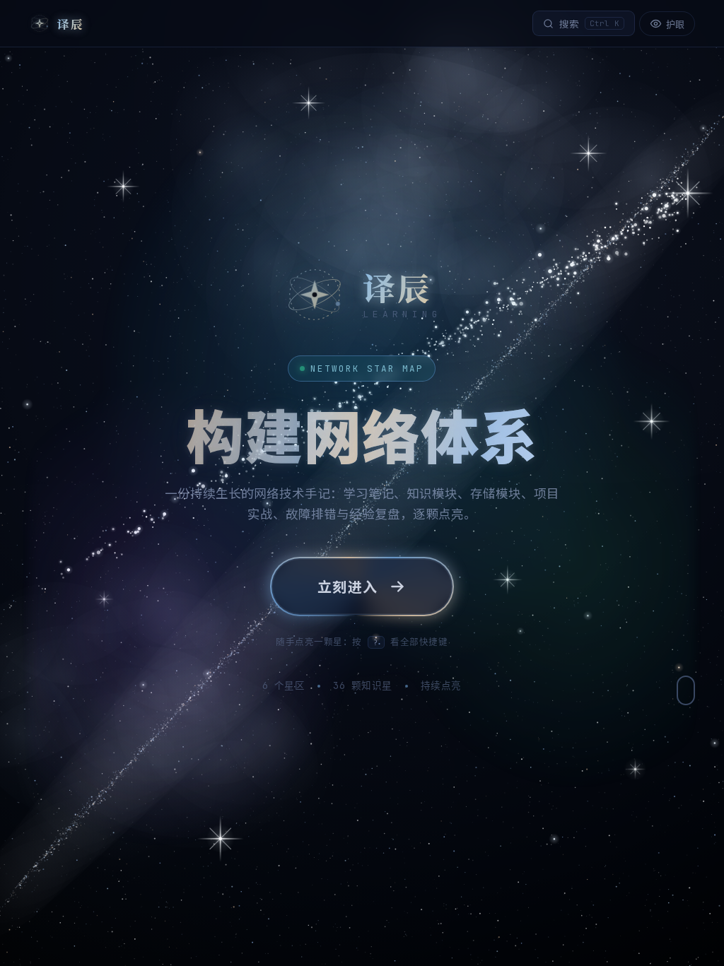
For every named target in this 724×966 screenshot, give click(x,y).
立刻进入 (347, 586)
